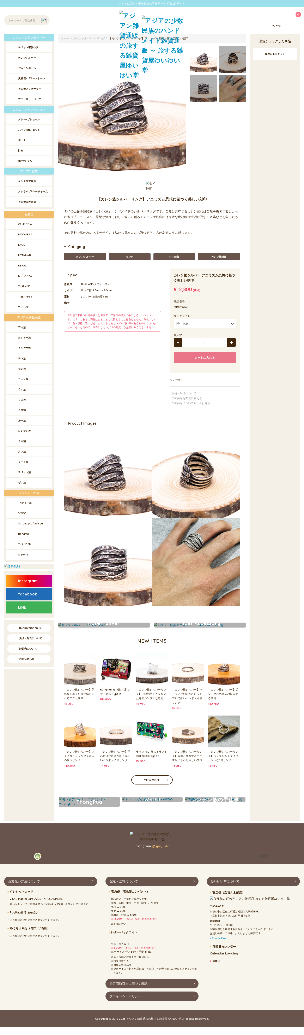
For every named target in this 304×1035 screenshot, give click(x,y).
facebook (27, 594)
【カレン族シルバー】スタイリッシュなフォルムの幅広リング (79, 756)
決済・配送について (184, 393)
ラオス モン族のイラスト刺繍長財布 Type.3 (151, 754)
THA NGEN (24, 544)
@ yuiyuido (160, 846)
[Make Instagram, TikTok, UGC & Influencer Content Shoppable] (264, 857)
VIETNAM (23, 306)
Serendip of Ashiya (30, 523)
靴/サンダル (25, 160)
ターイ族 (23, 461)
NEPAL (22, 265)
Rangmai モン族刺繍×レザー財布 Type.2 (115, 691)
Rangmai (24, 533)
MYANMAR (24, 255)
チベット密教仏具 (28, 47)
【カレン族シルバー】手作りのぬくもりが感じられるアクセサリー (79, 694)
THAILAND (24, 286)
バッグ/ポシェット (29, 129)
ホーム (65, 38)
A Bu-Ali (23, 554)
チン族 (22, 358)
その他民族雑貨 (27, 201)
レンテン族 (24, 430)
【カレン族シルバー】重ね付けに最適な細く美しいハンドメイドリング (115, 756)
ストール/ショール (29, 119)
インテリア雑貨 (27, 181)
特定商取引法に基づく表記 (129, 984)
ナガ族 (22, 441)
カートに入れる (205, 357)
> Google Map (218, 938)
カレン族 (23, 379)
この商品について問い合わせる (191, 403)
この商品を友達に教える (187, 398)
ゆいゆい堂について (30, 627)
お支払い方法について (24, 881)
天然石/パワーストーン (31, 78)
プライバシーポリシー (125, 996)
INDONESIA (25, 234)
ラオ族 (22, 389)
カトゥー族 (24, 337)
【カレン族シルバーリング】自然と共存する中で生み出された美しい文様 (187, 756)
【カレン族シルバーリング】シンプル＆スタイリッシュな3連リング (223, 756)
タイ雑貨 (174, 256)
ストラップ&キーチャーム (33, 191)
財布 (20, 150)
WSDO (22, 513)
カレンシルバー (85, 256)
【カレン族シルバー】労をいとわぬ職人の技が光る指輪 (223, 694)
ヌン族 (22, 451)
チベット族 (24, 472)
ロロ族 (22, 410)
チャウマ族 (24, 347)
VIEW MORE (152, 780)
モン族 (22, 368)
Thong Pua (25, 502)
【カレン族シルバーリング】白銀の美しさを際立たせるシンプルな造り (151, 694)
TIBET (25, 296)
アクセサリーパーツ (29, 99)
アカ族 (22, 327)
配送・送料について (124, 881)
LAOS (21, 244)
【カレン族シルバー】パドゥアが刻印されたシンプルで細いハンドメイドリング (187, 696)
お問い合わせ (27, 658)
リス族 (22, 399)
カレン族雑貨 (219, 256)
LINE (22, 607)
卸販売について (28, 648)
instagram (28, 580)
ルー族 (22, 420)
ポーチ (22, 140)
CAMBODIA (25, 224)
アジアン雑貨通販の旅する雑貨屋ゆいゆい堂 (153, 1018)
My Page (277, 25)
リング (130, 256)
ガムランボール (27, 68)
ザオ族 (22, 482)
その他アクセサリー (29, 88)
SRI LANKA (25, 275)
